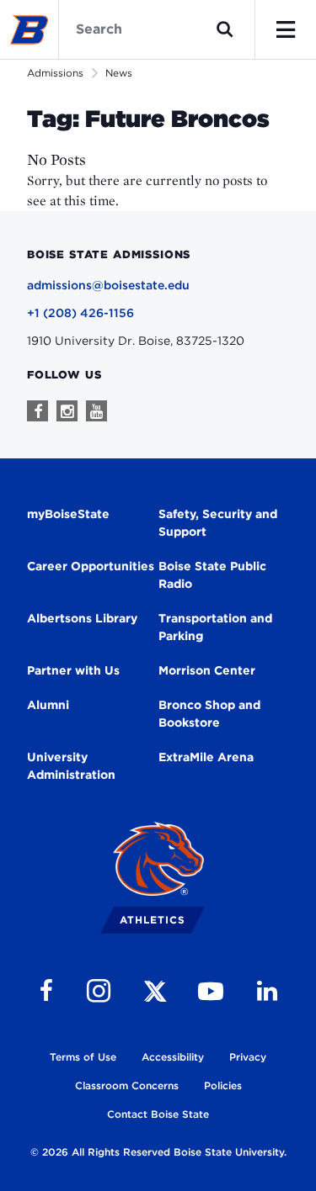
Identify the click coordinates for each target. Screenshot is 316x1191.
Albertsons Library (82, 618)
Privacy (247, 1057)
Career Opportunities (90, 566)
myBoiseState (68, 514)
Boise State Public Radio (212, 574)
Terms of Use (83, 1057)
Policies (223, 1085)
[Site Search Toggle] (224, 29)
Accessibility (173, 1057)
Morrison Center (206, 670)
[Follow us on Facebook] (37, 410)
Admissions (55, 72)
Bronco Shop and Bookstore (209, 713)
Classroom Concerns (127, 1085)
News (118, 72)
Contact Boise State (158, 1114)
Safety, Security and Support (217, 522)
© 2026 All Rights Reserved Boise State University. (158, 1152)
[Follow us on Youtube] (96, 410)
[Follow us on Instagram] (67, 410)
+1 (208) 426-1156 (80, 313)
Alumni (48, 705)
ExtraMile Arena (206, 757)
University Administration (71, 765)
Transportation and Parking (215, 627)
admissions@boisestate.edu (108, 285)
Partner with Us (73, 670)
